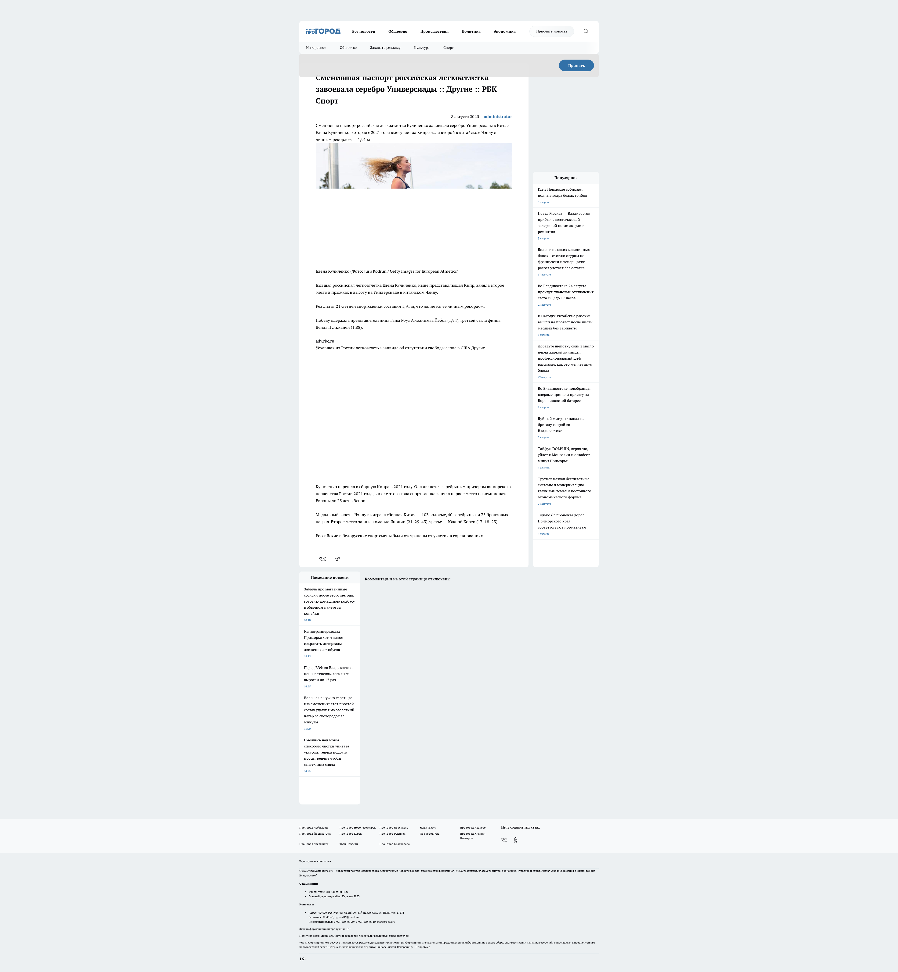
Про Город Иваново (473, 827)
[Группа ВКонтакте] (504, 840)
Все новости (363, 31)
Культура (422, 47)
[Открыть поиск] (585, 31)
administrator (498, 116)
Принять (576, 65)
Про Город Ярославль (394, 827)
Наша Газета (428, 827)
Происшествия (434, 31)
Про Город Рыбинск (392, 833)
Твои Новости (349, 844)
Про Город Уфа (429, 833)
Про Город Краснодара (395, 844)
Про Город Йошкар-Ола (315, 833)
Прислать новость (551, 31)
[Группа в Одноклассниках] (515, 840)
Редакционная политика (315, 861)
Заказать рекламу (385, 47)
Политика (471, 31)
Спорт (448, 47)
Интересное (316, 47)
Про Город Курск (351, 833)
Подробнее (423, 947)
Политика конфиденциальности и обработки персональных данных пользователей (354, 935)
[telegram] (339, 559)
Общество (397, 31)
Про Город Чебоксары (313, 827)
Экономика (505, 31)
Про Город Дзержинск (313, 844)
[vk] (323, 559)
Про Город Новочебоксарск (358, 827)
